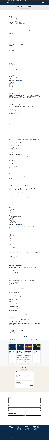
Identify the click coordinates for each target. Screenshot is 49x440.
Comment (9, 397)
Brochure (20, 0)
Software (11, 0)
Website (9, 409)
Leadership (9, 0)
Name (9, 404)
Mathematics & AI (27, 429)
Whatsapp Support (17, 0)
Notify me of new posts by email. (12, 413)
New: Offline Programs (25, 0)
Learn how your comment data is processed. (21, 417)
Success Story (14, 0)
